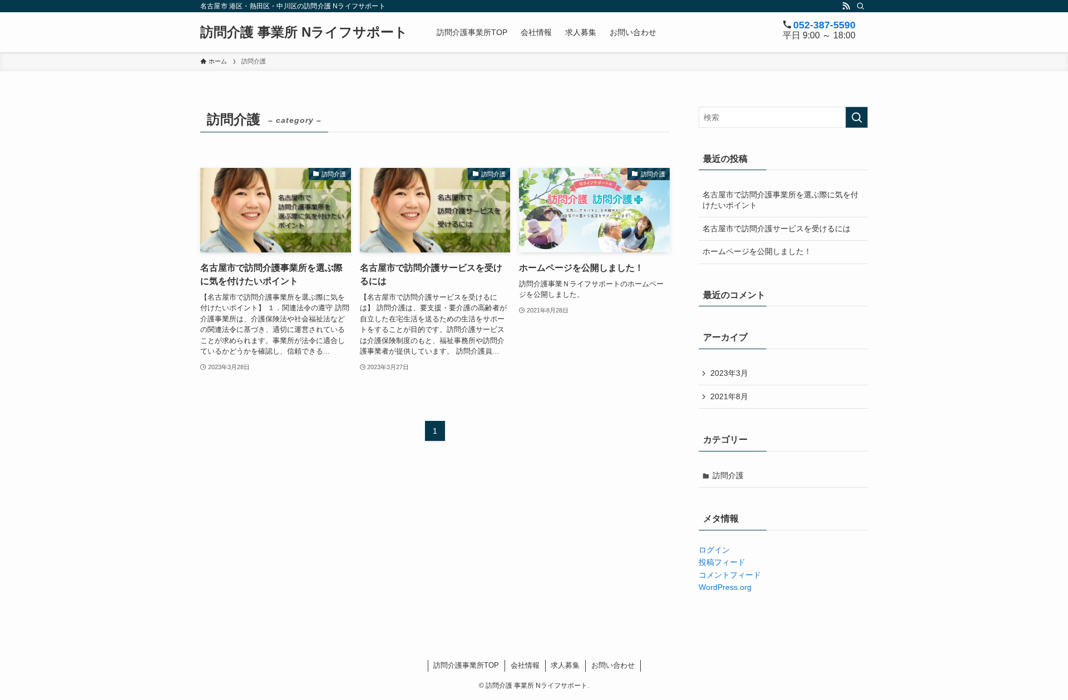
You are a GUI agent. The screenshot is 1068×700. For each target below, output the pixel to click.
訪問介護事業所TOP (466, 665)
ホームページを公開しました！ (757, 251)
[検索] (860, 6)
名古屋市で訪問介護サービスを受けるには (777, 228)
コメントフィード (730, 574)
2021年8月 (729, 396)
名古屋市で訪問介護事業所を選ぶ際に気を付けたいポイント (780, 200)
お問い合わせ (613, 665)
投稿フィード (722, 562)
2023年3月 (729, 373)
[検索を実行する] (857, 117)
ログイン (714, 549)
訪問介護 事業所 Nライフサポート (304, 32)
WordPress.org (725, 587)
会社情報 (525, 665)
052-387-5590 (824, 25)
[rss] (846, 6)
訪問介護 (728, 475)
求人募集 (565, 665)
